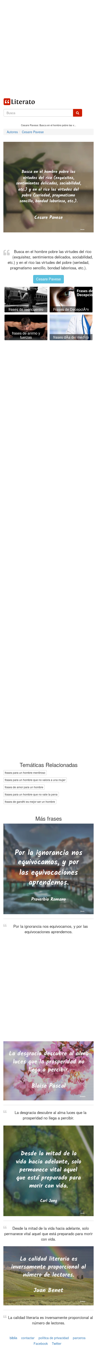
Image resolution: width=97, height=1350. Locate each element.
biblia (13, 1337)
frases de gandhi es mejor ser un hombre (30, 801)
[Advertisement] (48, 48)
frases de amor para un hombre (24, 787)
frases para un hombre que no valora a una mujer (35, 780)
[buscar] (77, 113)
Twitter (56, 1343)
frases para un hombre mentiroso (25, 772)
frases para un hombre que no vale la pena (31, 794)
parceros (79, 1338)
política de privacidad (54, 1338)
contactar (28, 1338)
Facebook (41, 1343)
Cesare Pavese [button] (48, 279)
